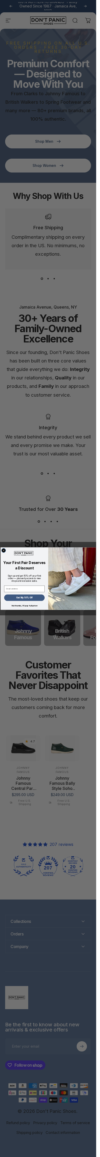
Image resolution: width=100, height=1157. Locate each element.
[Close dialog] (4, 550)
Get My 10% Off (24, 597)
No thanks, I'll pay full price (24, 605)
